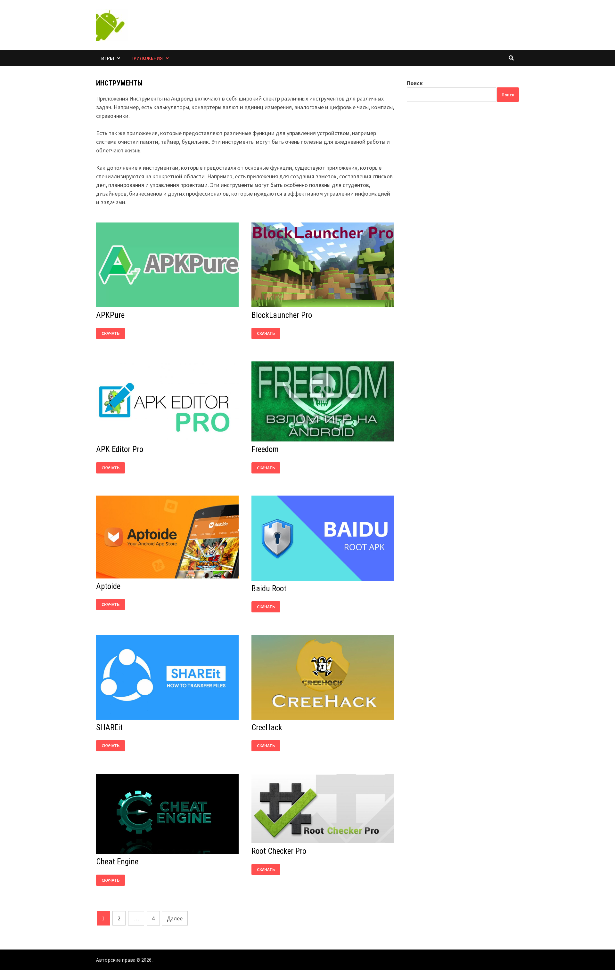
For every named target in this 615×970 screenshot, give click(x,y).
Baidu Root (268, 588)
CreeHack (266, 727)
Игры (107, 58)
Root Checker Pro (278, 851)
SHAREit (109, 727)
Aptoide (108, 586)
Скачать (110, 332)
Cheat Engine (117, 861)
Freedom (265, 449)
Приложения (146, 58)
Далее (175, 918)
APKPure (110, 315)
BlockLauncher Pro (281, 315)
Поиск (415, 83)
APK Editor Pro (119, 449)
